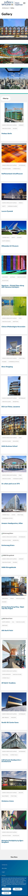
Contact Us (4, 864)
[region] (14, 886)
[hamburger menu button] (24, 3)
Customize (6, 889)
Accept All (6, 893)
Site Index (4, 868)
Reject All (17, 889)
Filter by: (5, 98)
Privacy (4, 875)
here (5, 885)
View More (14, 857)
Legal (3, 872)
